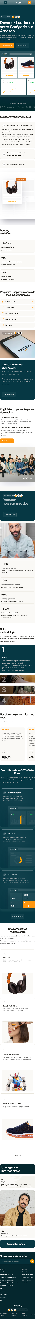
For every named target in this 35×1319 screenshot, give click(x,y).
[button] (5, 2)
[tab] (17, 135)
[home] (17, 2)
